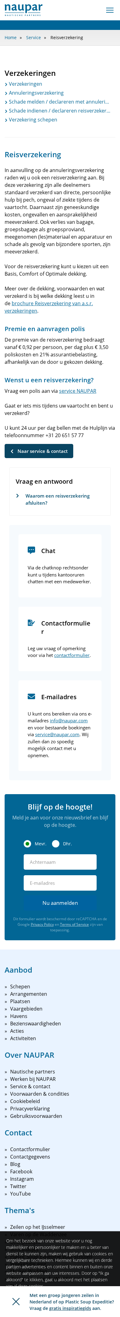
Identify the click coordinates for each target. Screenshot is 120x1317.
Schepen (20, 986)
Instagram (22, 1178)
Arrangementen (28, 994)
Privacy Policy (42, 924)
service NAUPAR (77, 391)
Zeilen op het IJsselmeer (37, 1227)
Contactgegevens (30, 1156)
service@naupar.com (57, 734)
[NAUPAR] (23, 10)
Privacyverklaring (30, 1108)
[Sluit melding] (16, 1301)
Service (33, 37)
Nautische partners (32, 1071)
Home (11, 37)
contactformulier (72, 655)
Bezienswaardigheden (35, 1023)
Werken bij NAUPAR (33, 1079)
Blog (15, 1164)
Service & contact (30, 1086)
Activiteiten (23, 1038)
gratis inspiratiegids (70, 1308)
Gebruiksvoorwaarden (36, 1116)
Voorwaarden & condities (39, 1093)
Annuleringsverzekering (36, 92)
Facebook (21, 1171)
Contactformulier (30, 1149)
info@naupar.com (69, 720)
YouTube (20, 1193)
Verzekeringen (25, 83)
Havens (18, 1016)
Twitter (18, 1186)
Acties (17, 1031)
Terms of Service (74, 924)
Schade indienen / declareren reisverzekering (59, 110)
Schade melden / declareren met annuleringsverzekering (59, 101)
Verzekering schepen (32, 119)
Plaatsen (20, 1001)
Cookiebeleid (25, 1101)
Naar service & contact (43, 451)
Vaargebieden (26, 1008)
